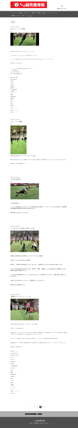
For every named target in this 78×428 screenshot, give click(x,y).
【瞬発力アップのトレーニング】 (20, 296)
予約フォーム (24, 15)
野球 (11, 31)
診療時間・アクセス (15, 15)
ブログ (30, 15)
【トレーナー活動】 (16, 121)
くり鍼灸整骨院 (39, 421)
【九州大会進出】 (15, 179)
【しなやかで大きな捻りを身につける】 (22, 228)
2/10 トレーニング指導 (17, 29)
